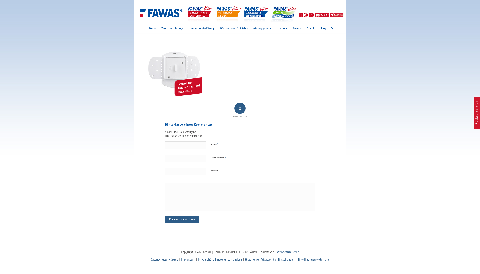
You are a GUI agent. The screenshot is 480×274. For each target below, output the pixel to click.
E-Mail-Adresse (218, 157)
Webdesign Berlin (288, 252)
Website (214, 170)
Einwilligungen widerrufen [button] (314, 259)
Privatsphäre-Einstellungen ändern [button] (220, 259)
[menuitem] (153, 28)
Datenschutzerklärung (164, 259)
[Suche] (330, 28)
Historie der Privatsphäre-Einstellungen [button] (270, 259)
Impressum (188, 259)
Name (214, 144)
